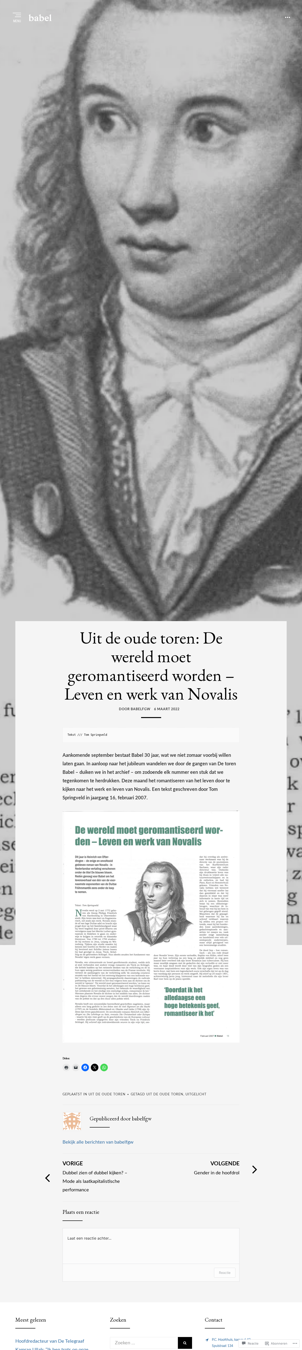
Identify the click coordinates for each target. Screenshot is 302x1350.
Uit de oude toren (107, 1094)
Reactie (225, 1273)
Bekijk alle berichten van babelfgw (98, 1142)
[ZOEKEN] (185, 1343)
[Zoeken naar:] (144, 1343)
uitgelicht (195, 1094)
